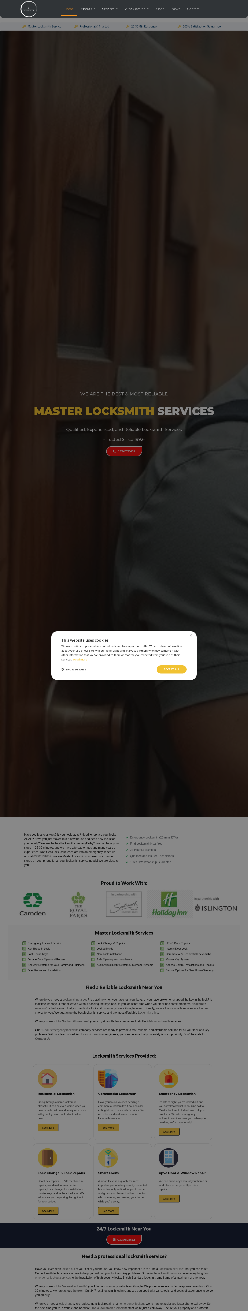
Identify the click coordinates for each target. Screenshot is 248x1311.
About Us (88, 9)
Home (69, 9)
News (176, 9)
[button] (73, 669)
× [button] (190, 635)
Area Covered (135, 9)
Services (108, 9)
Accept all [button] (172, 669)
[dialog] (124, 655)
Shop (160, 9)
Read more (80, 659)
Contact (193, 9)
